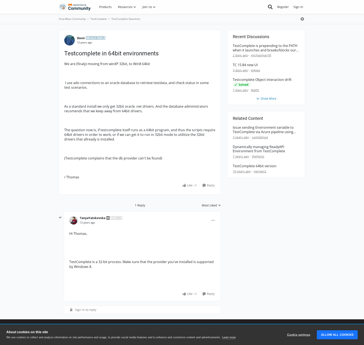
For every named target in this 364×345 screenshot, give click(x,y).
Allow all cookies (337, 334)
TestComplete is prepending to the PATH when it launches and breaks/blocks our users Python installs (265, 48)
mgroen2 (260, 171)
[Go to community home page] (75, 7)
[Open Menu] (302, 19)
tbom (81, 38)
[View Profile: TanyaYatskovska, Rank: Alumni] (73, 220)
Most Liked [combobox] (211, 205)
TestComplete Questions (125, 19)
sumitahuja (260, 137)
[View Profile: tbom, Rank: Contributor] (69, 40)
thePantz (258, 156)
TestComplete (98, 19)
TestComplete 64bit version (254, 166)
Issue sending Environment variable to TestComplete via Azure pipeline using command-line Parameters (263, 129)
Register (283, 7)
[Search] (270, 6)
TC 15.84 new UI (245, 65)
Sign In (298, 7)
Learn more (229, 337)
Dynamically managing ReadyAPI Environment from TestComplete (259, 149)
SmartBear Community (72, 19)
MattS (255, 90)
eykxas (255, 70)
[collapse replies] (60, 217)
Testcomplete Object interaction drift (262, 80)
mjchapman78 (261, 55)
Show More (268, 98)
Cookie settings (298, 334)
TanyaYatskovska (92, 218)
